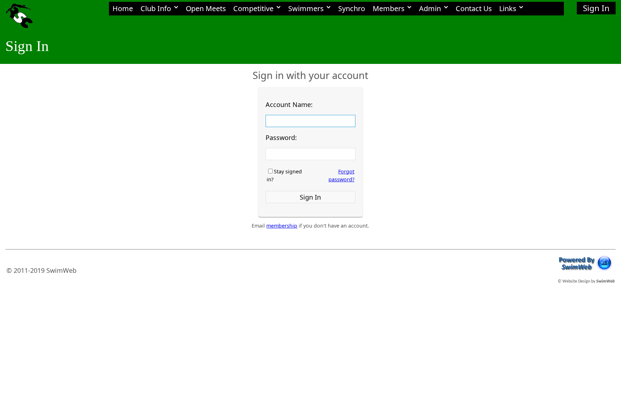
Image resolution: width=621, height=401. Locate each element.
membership (281, 225)
